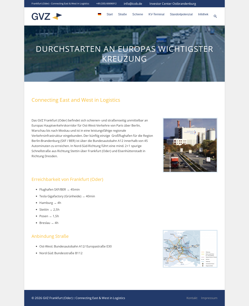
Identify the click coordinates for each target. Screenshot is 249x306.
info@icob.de (133, 3)
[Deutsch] (99, 14)
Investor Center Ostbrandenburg (172, 3)
